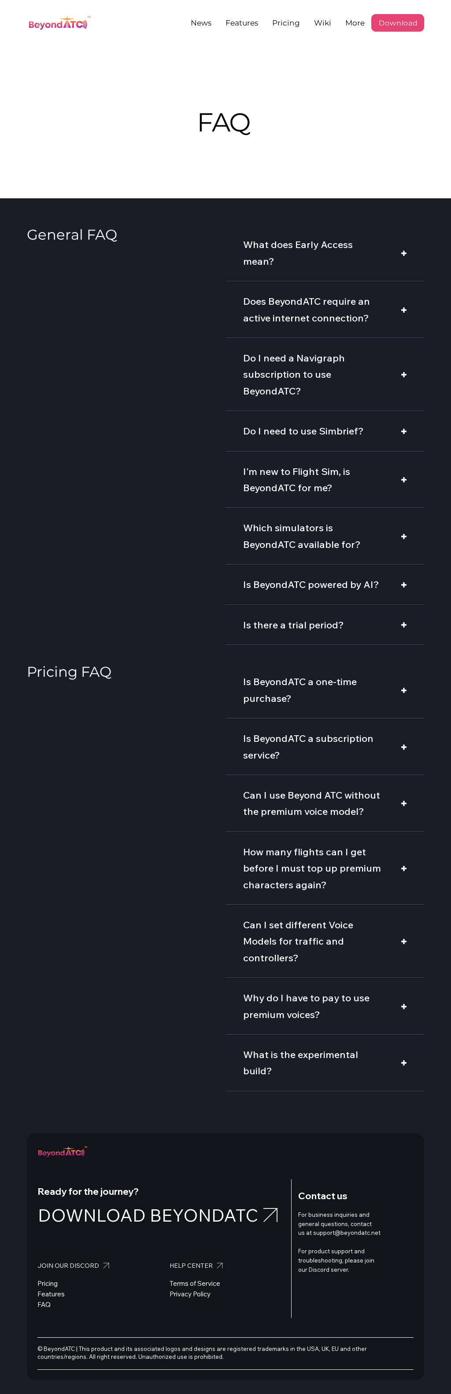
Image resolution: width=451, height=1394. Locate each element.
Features (51, 1294)
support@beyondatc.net (347, 1232)
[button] (355, 23)
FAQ (44, 1304)
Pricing (47, 1283)
